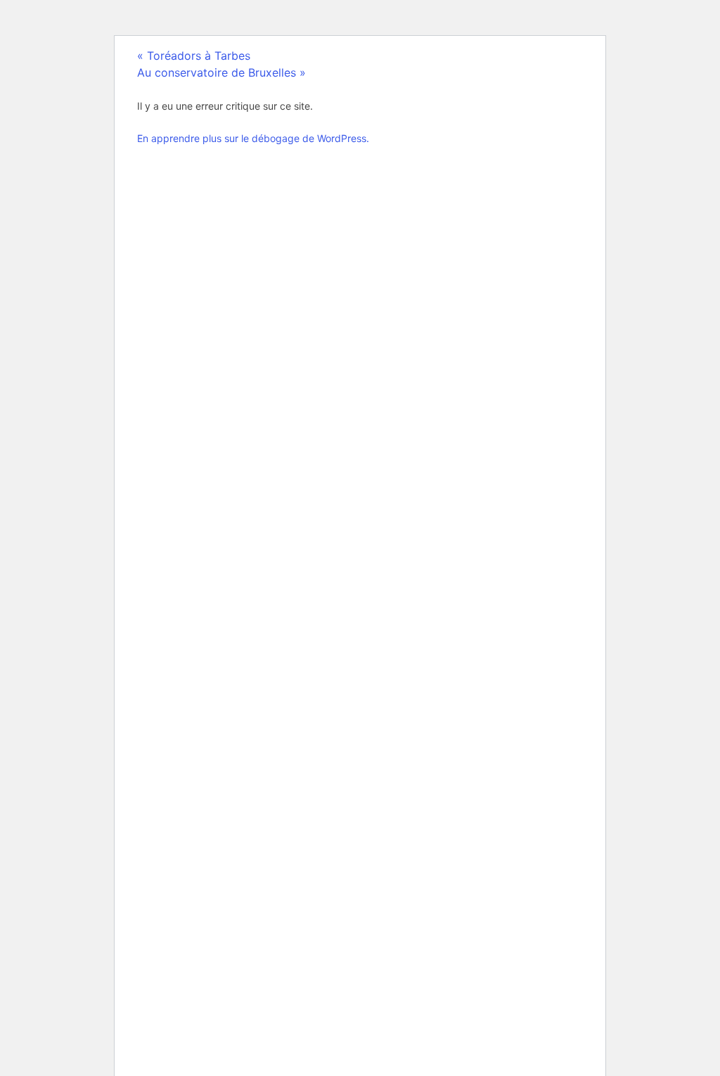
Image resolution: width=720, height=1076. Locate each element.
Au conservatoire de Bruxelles (221, 72)
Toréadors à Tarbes (193, 56)
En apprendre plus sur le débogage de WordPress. (253, 138)
